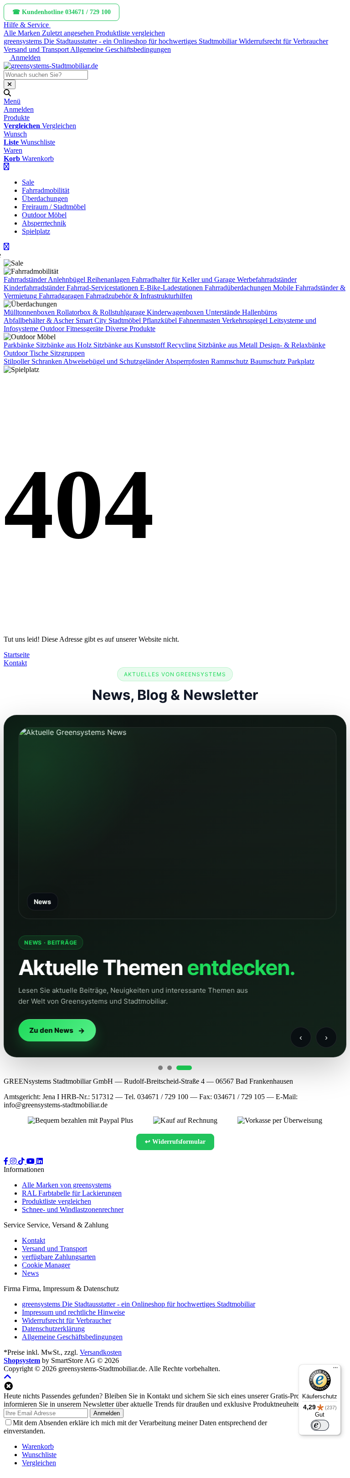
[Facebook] (7, 1161)
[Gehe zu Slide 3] (184, 1068)
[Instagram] (14, 1161)
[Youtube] (31, 1161)
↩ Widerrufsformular (175, 1141)
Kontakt (15, 663)
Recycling (181, 345)
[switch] (320, 1425)
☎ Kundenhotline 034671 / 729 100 (61, 12)
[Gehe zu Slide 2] (169, 1068)
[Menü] (335, 1369)
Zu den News (49, 1030)
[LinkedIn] (39, 1161)
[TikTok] (22, 1161)
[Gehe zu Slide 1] (160, 1068)
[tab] (38, 1446)
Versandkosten (101, 1352)
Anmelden (106, 1413)
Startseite (17, 655)
